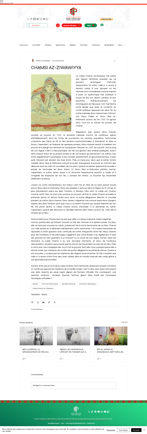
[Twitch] (47, 19)
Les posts (24, 45)
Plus (120, 45)
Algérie (73, 45)
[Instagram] (41, 19)
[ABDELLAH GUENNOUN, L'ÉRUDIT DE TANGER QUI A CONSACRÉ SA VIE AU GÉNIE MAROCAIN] (73, 336)
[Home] (58, 25)
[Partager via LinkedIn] (43, 302)
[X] (28, 19)
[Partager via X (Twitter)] (38, 302)
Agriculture (60, 45)
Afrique (48, 45)
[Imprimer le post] (55, 302)
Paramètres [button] (111, 430)
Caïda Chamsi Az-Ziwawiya (43, 288)
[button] (106, 19)
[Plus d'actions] (114, 60)
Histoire (35, 284)
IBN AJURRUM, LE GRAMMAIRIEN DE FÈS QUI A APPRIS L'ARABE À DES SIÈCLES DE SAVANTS (35, 350)
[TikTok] (31, 19)
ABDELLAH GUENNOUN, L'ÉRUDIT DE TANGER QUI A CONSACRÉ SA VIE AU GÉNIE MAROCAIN (73, 350)
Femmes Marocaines (50, 284)
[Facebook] (34, 19)
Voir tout (124, 322)
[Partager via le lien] (49, 302)
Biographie (109, 45)
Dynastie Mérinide (68, 284)
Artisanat (96, 45)
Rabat (1, 0)
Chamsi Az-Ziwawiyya (87, 284)
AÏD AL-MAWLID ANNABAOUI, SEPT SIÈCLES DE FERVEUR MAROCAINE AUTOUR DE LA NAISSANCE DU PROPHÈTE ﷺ (110, 350)
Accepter (136, 430)
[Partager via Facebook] (32, 302)
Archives (83, 45)
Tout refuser (123, 430)
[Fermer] (144, 430)
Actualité (36, 45)
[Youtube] (37, 19)
